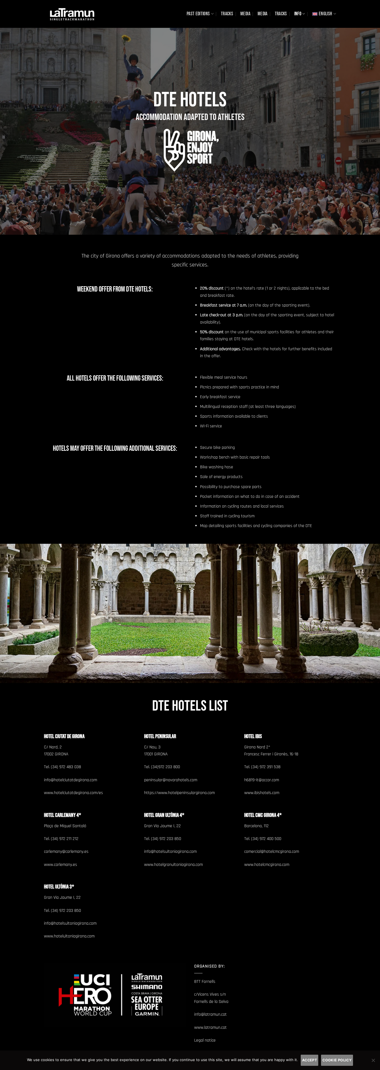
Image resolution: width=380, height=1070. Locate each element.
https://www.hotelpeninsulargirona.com (179, 793)
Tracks (227, 14)
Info (297, 14)
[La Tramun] (72, 14)
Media (245, 14)
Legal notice (205, 1040)
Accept (309, 1060)
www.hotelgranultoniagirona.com (173, 865)
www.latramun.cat (210, 1027)
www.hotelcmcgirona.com (266, 865)
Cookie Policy (337, 1060)
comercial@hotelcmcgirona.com (271, 851)
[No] (373, 1061)
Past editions (198, 14)
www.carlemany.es (60, 865)
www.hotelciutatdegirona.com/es (73, 793)
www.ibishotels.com (261, 793)
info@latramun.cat (210, 1014)
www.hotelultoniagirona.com (69, 936)
